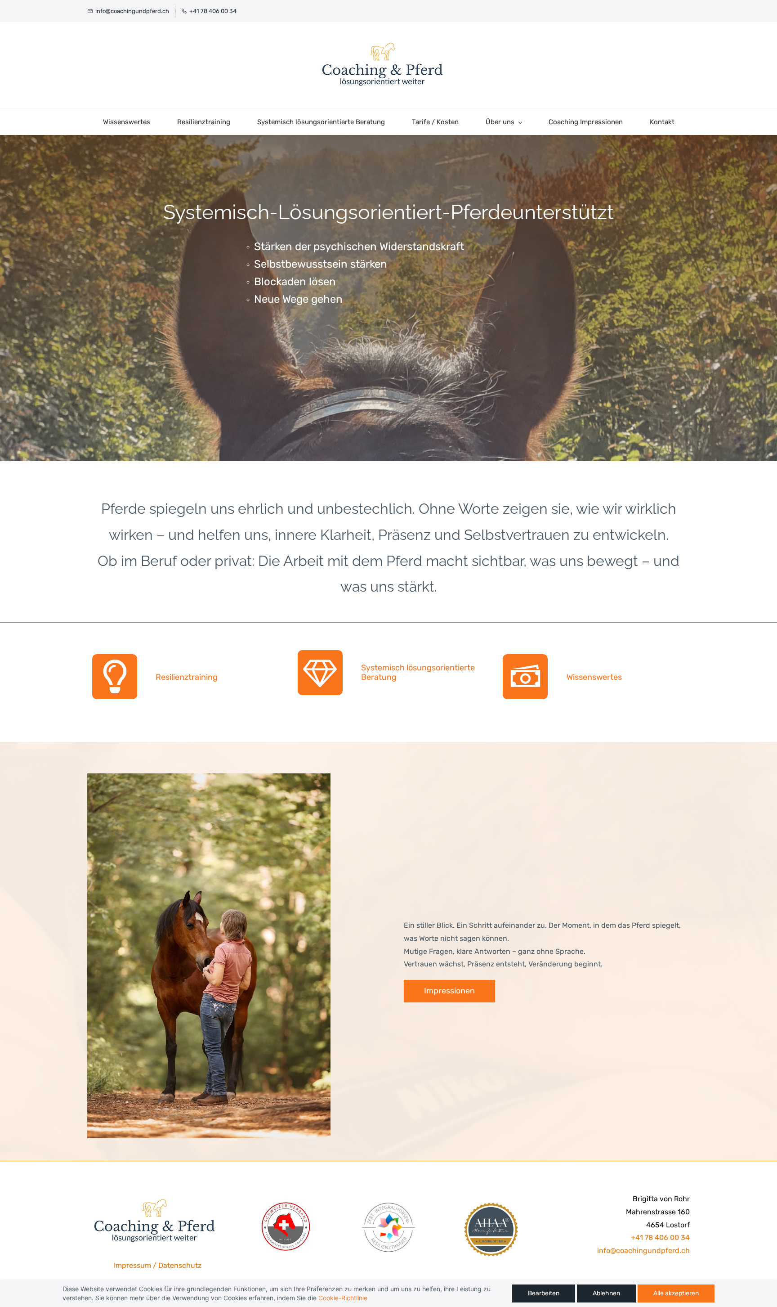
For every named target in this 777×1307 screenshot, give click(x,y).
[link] (208, 779)
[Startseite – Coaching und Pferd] (381, 65)
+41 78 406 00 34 (660, 1237)
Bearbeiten (543, 1293)
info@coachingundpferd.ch (643, 1250)
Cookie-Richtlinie (342, 1298)
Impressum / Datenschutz (157, 1265)
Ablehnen (606, 1293)
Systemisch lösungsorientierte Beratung (418, 672)
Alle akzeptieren (676, 1293)
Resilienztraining (187, 677)
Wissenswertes (594, 677)
